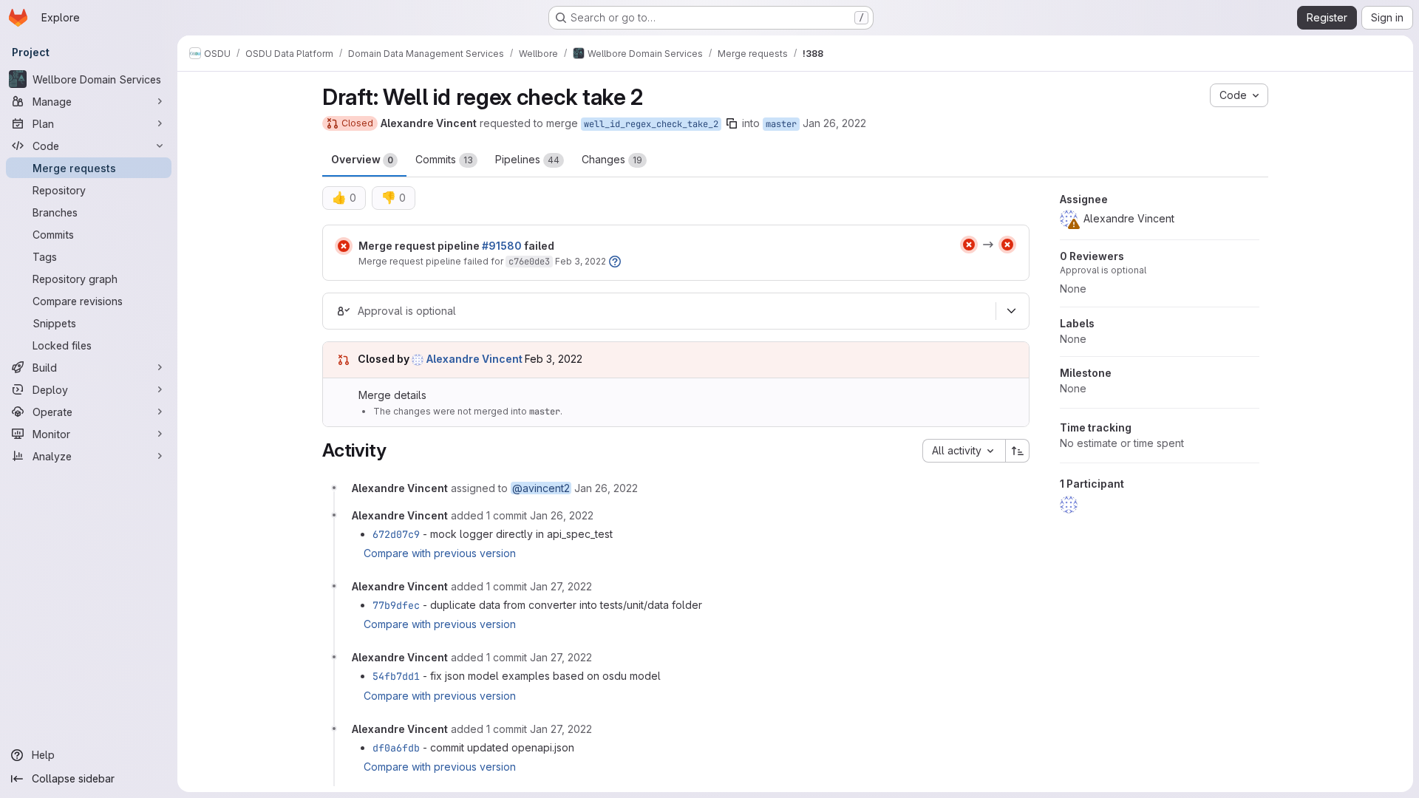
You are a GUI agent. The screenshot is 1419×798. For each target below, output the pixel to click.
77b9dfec (396, 605)
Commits (444, 159)
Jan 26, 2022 (834, 123)
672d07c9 (396, 534)
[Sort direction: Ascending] (1018, 451)
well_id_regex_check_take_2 (651, 124)
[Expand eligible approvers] (1011, 311)
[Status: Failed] (344, 246)
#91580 (502, 245)
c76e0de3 (529, 261)
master (781, 124)
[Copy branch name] (732, 123)
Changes (612, 159)
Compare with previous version (440, 553)
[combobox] (963, 451)
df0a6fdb (396, 747)
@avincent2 (541, 488)
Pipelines (527, 159)
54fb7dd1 (396, 676)
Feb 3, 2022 (580, 261)
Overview (362, 159)
